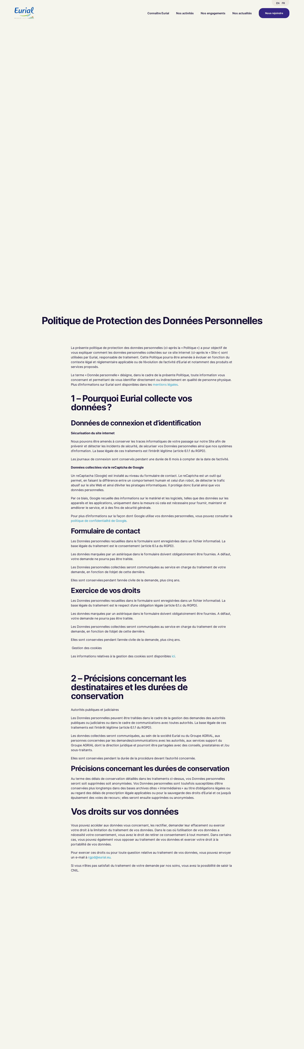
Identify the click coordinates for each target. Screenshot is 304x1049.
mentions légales (165, 384)
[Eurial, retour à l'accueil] (24, 13)
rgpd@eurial (97, 857)
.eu (108, 857)
